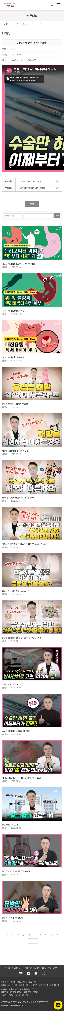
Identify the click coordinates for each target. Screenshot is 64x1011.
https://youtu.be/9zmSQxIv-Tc (23, 60)
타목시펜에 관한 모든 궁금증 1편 (15, 591)
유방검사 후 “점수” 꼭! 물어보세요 (16, 871)
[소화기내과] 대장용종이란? (13, 357)
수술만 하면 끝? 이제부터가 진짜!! (16, 731)
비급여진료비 (52, 968)
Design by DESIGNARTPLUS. (14, 1005)
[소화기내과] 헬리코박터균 (13, 310)
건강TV (26, 24)
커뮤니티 (5, 24)
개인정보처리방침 (39, 968)
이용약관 (28, 968)
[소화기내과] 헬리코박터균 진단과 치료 (18, 264)
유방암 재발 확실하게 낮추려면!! (15, 404)
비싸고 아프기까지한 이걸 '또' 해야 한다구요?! (33, 188)
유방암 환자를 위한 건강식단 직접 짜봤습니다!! (22, 637)
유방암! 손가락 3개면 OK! (13, 918)
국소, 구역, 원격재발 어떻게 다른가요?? (18, 497)
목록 (32, 203)
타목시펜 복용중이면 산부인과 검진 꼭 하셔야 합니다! (24, 544)
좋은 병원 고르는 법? (10, 824)
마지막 (35, 941)
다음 (30, 941)
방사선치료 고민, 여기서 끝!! (29, 181)
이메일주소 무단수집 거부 (14, 968)
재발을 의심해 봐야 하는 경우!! (15, 451)
